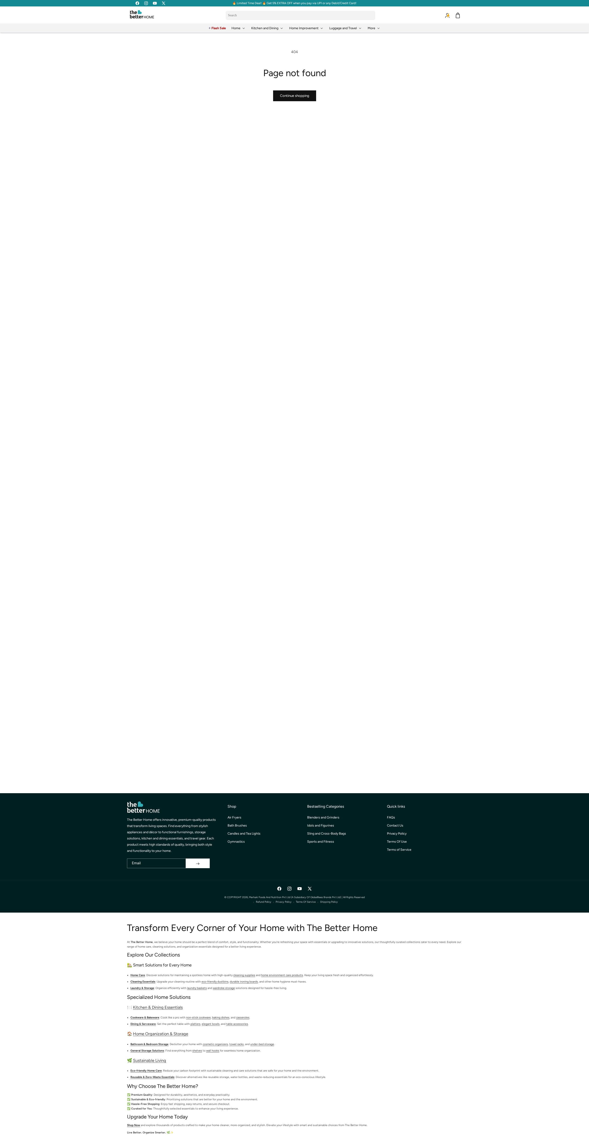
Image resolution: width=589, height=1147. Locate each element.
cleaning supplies (244, 975)
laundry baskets (197, 988)
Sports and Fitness (320, 842)
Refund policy (263, 901)
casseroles (242, 1017)
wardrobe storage (224, 988)
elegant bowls (210, 1024)
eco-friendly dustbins (215, 981)
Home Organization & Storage (160, 1034)
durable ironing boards (244, 981)
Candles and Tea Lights (244, 834)
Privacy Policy (397, 834)
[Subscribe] (198, 863)
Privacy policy (284, 901)
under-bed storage (262, 1044)
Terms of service (306, 901)
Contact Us (395, 826)
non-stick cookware (198, 1017)
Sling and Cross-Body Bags (326, 834)
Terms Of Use (397, 842)
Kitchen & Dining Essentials (158, 1007)
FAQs (391, 817)
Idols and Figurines (320, 826)
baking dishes (220, 1017)
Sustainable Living (149, 1060)
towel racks (236, 1044)
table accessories (237, 1024)
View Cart (399, 1139)
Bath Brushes (237, 826)
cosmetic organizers (215, 1044)
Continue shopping (294, 96)
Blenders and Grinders (323, 817)
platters (195, 1024)
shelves (197, 1050)
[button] (239, 28)
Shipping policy (329, 901)
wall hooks (212, 1050)
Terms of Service (399, 850)
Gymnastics (236, 842)
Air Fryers (234, 817)
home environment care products (282, 975)
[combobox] (300, 15)
